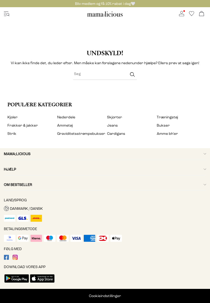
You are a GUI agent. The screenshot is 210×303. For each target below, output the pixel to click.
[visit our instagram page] (15, 259)
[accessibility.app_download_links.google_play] (16, 283)
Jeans (112, 125)
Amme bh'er (167, 133)
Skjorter (114, 117)
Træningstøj (167, 117)
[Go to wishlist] (191, 15)
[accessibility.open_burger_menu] (6, 14)
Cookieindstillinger (105, 296)
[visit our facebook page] (6, 259)
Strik (11, 133)
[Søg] (132, 75)
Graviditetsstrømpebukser (80, 133)
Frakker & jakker (22, 125)
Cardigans (116, 133)
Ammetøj (65, 125)
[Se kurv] (201, 14)
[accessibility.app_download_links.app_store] (42, 283)
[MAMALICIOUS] (105, 16)
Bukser (163, 125)
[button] (105, 208)
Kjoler (12, 117)
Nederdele (66, 117)
